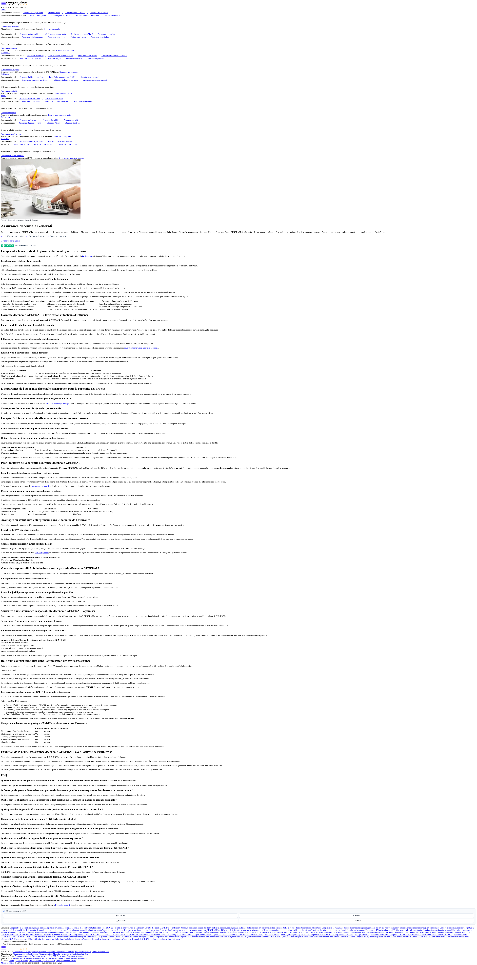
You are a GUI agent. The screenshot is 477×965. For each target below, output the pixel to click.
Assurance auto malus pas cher (25, 952)
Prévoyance (6, 117)
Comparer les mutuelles (10, 27)
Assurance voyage (48, 958)
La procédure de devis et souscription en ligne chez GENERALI (252, 932)
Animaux (5, 139)
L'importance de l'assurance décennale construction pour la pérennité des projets (353, 928)
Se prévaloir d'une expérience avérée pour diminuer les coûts (202, 932)
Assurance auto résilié (46, 952)
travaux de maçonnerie (41, 486)
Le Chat (358, 921)
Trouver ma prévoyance (61, 136)
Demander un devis (62, 905)
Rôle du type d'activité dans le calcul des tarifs (303, 928)
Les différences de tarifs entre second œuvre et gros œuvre (240, 930)
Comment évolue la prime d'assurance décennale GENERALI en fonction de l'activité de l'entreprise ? (141, 939)
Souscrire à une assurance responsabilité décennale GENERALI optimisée (149, 932)
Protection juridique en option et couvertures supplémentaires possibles (92, 932)
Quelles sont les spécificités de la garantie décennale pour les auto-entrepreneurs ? (149, 937)
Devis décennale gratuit (10, 70)
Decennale (11, 220)
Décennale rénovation (40, 956)
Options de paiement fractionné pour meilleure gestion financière (142, 930)
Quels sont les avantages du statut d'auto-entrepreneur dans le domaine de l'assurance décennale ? (320, 937)
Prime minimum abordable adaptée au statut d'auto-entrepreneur (92, 930)
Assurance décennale (23, 956)
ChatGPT (122, 915)
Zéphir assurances (48, 961)
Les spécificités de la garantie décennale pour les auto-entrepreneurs (39, 930)
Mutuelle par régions (61, 954)
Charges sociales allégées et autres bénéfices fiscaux (416, 930)
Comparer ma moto (8, 113)
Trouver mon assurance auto (67, 50)
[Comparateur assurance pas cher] (14, 5)
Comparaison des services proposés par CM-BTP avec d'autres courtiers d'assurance (420, 932)
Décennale (5, 53)
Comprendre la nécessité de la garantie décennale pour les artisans (35, 928)
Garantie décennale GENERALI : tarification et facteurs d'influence (171, 928)
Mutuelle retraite (32, 954)
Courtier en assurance (74, 956)
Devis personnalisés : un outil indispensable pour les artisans (287, 930)
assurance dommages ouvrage (57, 403)
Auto (3, 31)
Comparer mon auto (9, 48)
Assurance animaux (33, 958)
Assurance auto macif (83, 952)
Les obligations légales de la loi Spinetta (77, 928)
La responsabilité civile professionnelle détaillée (45, 932)
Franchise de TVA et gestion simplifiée (380, 930)
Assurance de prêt (63, 958)
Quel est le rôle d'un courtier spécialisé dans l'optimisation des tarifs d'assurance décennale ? (65, 939)
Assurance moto (19, 958)
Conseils (59, 961)
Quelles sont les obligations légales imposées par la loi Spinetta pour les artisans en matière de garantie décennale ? (308, 934)
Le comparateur (35, 961)
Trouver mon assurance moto (59, 115)
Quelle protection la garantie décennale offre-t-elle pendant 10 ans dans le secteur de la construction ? (393, 934)
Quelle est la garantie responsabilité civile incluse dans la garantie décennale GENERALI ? (394, 937)
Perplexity (122, 921)
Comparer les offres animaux (12, 156)
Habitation (5, 74)
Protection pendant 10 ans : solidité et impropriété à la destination (118, 928)
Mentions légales (69, 961)
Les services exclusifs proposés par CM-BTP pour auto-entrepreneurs (360, 932)
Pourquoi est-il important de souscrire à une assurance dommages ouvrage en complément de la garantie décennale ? (71, 937)
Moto (3, 96)
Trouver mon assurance (62, 93)
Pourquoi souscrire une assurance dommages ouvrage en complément (412, 928)
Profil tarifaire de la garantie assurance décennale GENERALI (192, 930)
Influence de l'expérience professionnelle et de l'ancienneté (262, 928)
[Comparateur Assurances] (14, 949)
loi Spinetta (87, 256)
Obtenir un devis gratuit (10, 241)
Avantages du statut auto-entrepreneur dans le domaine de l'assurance (338, 930)
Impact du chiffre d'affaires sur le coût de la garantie (218, 928)
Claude (357, 915)
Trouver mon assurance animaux (71, 158)
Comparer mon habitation (11, 91)
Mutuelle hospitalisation (79, 954)
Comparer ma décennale (68, 72)
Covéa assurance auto (100, 952)
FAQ (54, 934)
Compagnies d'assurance (18, 961)
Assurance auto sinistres (64, 952)
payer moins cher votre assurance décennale (141, 348)
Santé (3, 10)
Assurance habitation (79, 958)
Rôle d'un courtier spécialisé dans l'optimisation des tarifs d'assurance (305, 932)
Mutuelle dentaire (46, 954)
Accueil (3, 220)
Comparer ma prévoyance (11, 134)
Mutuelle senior (19, 954)
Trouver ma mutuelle (52, 29)
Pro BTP (52, 956)
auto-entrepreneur (41, 553)
